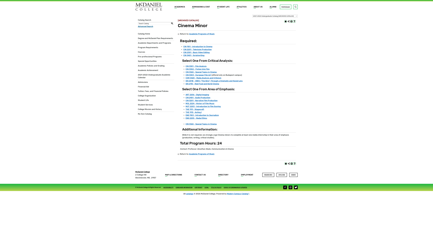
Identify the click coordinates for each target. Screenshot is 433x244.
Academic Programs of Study (202, 34)
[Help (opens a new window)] (294, 21)
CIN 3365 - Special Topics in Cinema (201, 72)
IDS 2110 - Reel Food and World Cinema (202, 84)
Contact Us (200, 175)
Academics (179, 7)
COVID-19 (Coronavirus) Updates (235, 187)
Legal (207, 187)
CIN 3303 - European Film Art (198, 75)
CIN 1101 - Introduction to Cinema (197, 47)
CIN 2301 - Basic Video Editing (196, 52)
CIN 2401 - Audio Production (198, 98)
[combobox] (275, 16)
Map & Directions (173, 175)
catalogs (189, 194)
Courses (141, 52)
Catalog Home (144, 34)
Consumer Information (184, 187)
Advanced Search (145, 26)
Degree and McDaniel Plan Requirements (155, 38)
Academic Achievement (148, 70)
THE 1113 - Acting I (194, 112)
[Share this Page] (288, 21)
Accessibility (168, 187)
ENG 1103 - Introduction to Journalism (202, 115)
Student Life (223, 7)
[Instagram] (290, 187)
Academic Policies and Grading (151, 66)
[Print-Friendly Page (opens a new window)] (291, 21)
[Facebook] (285, 187)
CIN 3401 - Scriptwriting (193, 55)
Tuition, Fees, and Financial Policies (153, 91)
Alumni (273, 7)
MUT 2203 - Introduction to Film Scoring (203, 106)
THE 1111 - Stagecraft (195, 109)
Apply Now (282, 175)
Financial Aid (143, 87)
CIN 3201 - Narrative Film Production (202, 101)
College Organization (147, 96)
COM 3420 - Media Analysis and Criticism (203, 78)
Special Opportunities (147, 61)
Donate (293, 175)
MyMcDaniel (285, 7)
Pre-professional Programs (150, 57)
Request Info (268, 175)
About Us (258, 7)
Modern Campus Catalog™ (238, 194)
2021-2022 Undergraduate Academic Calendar (154, 76)
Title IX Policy (216, 187)
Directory (223, 175)
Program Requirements (148, 47)
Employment (247, 175)
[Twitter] (296, 187)
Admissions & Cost (201, 7)
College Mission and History (150, 109)
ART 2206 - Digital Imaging (197, 95)
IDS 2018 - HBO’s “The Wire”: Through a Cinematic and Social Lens (214, 81)
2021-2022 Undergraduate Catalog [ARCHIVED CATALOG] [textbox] (273, 16)
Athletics (241, 7)
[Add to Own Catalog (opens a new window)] (285, 21)
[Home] (148, 7)
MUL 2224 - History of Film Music (200, 103)
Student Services (145, 105)
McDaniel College (142, 172)
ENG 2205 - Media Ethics (196, 118)
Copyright (198, 187)
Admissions (143, 82)
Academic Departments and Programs (154, 43)
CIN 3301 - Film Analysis (196, 66)
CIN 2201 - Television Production (197, 49)
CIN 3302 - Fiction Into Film (198, 69)
